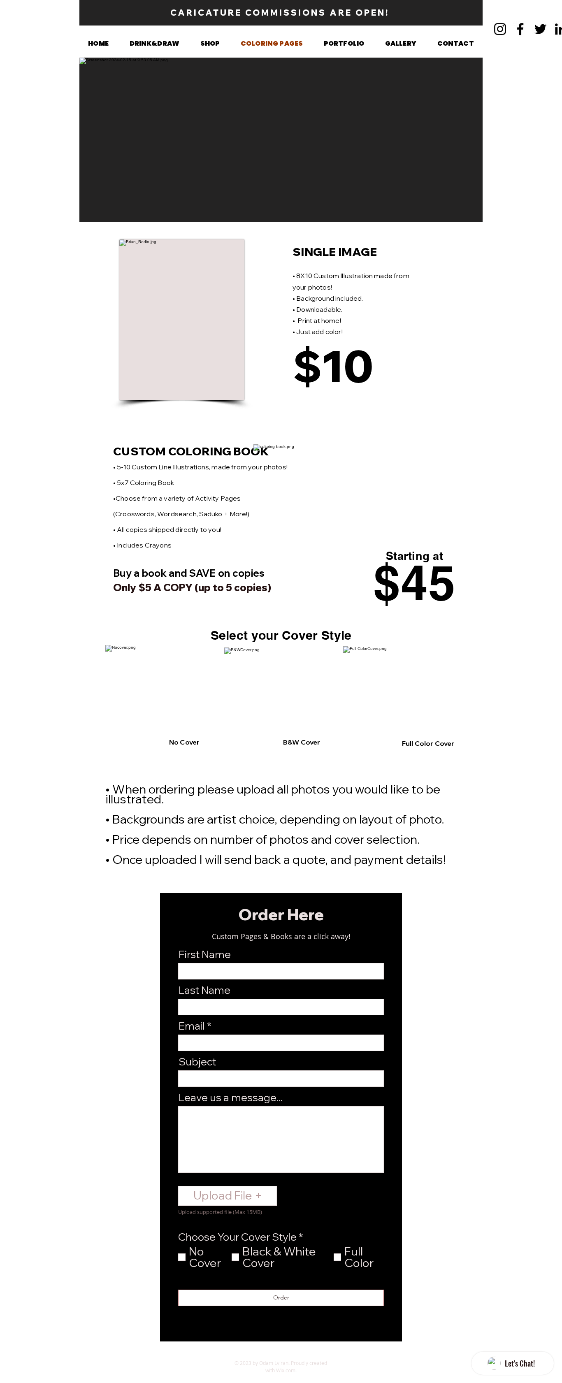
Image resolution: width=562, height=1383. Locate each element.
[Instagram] (500, 29)
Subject (197, 1061)
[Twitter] (540, 29)
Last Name (204, 990)
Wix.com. (286, 1370)
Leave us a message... (231, 1097)
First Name (205, 954)
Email (192, 1026)
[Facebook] (520, 29)
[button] (209, 43)
